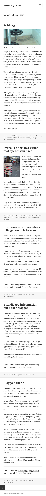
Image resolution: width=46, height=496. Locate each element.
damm (39, 136)
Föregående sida (2, 487)
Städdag (9, 25)
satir (9, 217)
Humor (32, 136)
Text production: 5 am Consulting (14, 493)
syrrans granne (12, 5)
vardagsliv (35, 138)
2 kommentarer (10, 140)
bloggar (32, 365)
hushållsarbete (12, 138)
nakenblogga (23, 365)
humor (25, 287)
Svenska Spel (35, 217)
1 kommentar (9, 296)
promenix (22, 284)
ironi (11, 287)
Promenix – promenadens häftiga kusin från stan (22, 228)
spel (20, 217)
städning (28, 138)
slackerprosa (21, 138)
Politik (5, 217)
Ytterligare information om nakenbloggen (20, 306)
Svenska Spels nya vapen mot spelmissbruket (21, 149)
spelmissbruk (26, 217)
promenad (30, 284)
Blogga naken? (14, 383)
